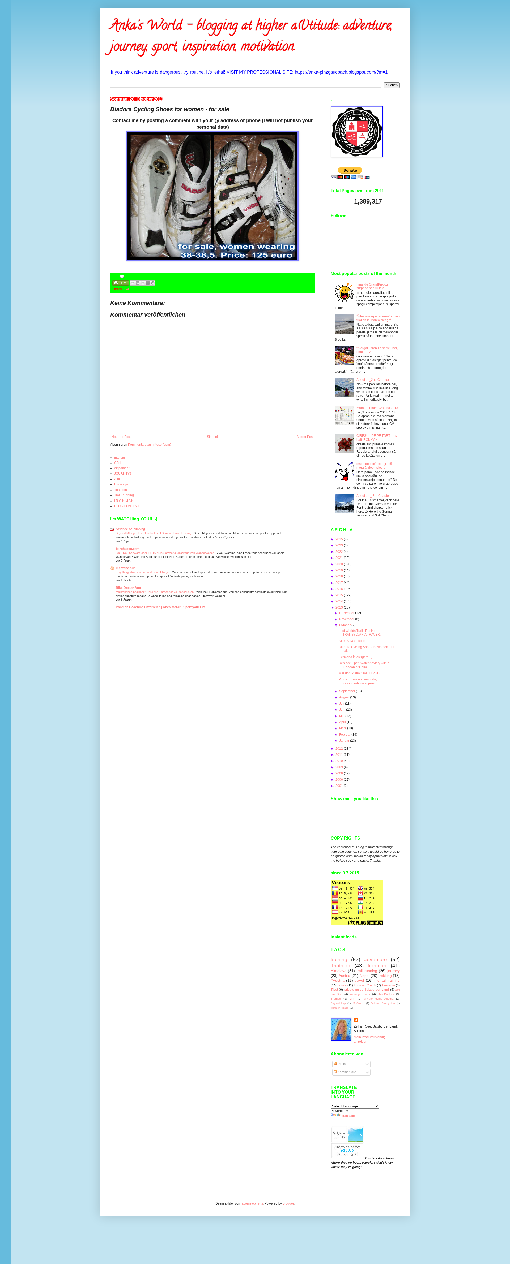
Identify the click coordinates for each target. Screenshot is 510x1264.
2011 (339, 755)
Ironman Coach (365, 985)
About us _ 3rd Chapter (373, 496)
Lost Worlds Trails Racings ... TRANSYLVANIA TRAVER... (360, 632)
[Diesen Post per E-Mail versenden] (132, 283)
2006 (339, 780)
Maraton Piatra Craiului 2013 (377, 408)
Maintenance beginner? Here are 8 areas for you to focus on (155, 591)
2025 (339, 539)
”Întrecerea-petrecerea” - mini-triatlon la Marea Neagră (378, 318)
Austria (344, 975)
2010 (339, 761)
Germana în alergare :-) (355, 657)
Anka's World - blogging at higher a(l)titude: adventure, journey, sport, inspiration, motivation (251, 37)
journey (393, 971)
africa (343, 985)
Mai (342, 716)
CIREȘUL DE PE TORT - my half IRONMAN (376, 437)
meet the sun (125, 568)
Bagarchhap (338, 1003)
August (344, 697)
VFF (352, 998)
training (339, 959)
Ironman (377, 965)
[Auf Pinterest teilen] (152, 283)
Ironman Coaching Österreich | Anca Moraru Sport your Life (161, 607)
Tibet (334, 989)
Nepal (364, 975)
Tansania (388, 985)
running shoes (360, 994)
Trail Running (124, 495)
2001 (339, 786)
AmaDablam (386, 994)
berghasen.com (127, 549)
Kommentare (346, 1072)
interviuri (120, 457)
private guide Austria (378, 998)
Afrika (118, 479)
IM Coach (358, 1003)
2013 (339, 607)
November (347, 619)
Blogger (288, 1203)
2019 (339, 570)
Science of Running (130, 529)
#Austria (338, 980)
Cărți (117, 463)
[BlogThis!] (137, 283)
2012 (339, 748)
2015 (339, 595)
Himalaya (121, 484)
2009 (339, 767)
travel (359, 980)
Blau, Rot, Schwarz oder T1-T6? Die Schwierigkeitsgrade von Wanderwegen (165, 552)
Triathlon (120, 490)
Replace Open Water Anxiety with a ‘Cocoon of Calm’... (364, 665)
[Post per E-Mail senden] (121, 276)
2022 (339, 552)
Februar (345, 734)
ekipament (121, 468)
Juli (342, 703)
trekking (385, 975)
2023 (339, 545)
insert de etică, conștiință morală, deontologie (374, 465)
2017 (339, 583)
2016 (339, 589)
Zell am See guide (383, 1003)
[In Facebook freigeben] (147, 283)
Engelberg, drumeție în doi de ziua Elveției (143, 572)
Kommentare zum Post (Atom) (149, 444)
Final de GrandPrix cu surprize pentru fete (372, 286)
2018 (339, 576)
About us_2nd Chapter (372, 380)
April (343, 722)
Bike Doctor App (128, 588)
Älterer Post (305, 437)
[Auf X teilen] (142, 283)
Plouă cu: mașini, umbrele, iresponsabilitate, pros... (358, 681)
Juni (342, 709)
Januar (344, 741)
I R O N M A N (124, 501)
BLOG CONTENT (126, 506)
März (343, 728)
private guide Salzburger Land (366, 989)
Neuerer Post (121, 437)
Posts (341, 1064)
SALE (127, 289)
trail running (366, 971)
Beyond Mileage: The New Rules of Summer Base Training (154, 533)
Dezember (347, 613)
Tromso (336, 998)
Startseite (213, 437)
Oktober (345, 625)
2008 (339, 773)
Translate (348, 1116)
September (347, 691)
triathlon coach (340, 1007)
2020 (339, 564)
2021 (339, 558)
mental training (387, 980)
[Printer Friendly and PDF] (120, 283)
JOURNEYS (123, 474)
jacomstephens (252, 1203)
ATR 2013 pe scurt (352, 641)
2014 (339, 601)
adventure (375, 959)
